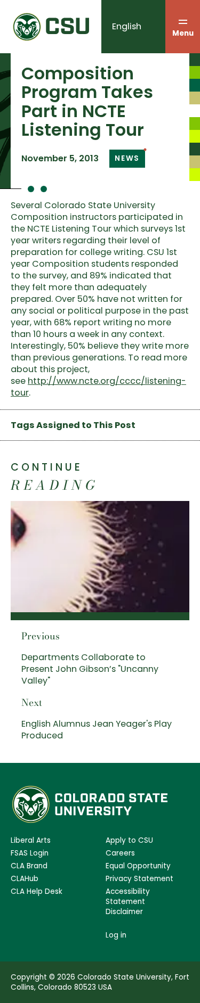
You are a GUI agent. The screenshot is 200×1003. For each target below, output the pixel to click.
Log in (116, 935)
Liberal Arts (31, 840)
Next (31, 702)
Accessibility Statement (128, 896)
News (127, 158)
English (126, 26)
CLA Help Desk (36, 891)
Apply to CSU (129, 840)
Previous (40, 636)
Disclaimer (124, 912)
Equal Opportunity (138, 866)
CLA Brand (29, 866)
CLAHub (24, 879)
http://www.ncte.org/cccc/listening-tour (98, 387)
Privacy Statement (139, 879)
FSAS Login (30, 853)
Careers (120, 853)
